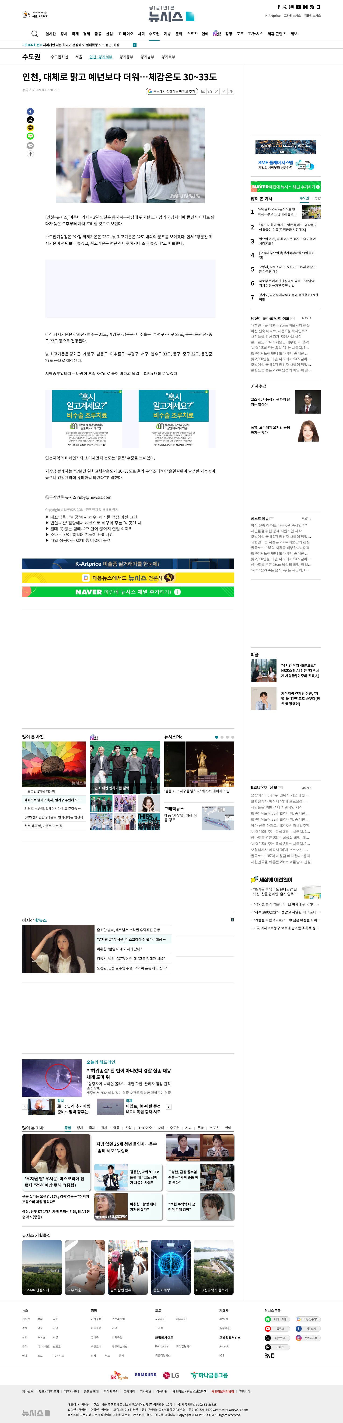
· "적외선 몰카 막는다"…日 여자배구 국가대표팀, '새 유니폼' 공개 (286, 904)
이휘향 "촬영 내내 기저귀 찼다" (119, 949)
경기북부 (168, 57)
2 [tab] (222, 737)
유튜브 (280, 1328)
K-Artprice (273, 15)
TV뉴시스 (255, 33)
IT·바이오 (125, 33)
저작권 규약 (111, 1391)
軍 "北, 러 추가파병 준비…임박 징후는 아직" (74, 1111)
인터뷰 (95, 1337)
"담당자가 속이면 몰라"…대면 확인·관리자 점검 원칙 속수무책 (129, 1086)
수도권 (154, 33)
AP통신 (223, 1319)
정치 (63, 33)
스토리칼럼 (118, 1319)
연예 (205, 33)
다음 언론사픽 (311, 1319)
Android (224, 1346)
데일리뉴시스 (119, 1346)
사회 (141, 33)
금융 (98, 33)
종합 (68, 1127)
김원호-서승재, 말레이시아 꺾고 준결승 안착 (54, 808)
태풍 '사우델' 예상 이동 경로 (180, 817)
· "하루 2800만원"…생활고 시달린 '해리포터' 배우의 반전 (286, 912)
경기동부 (126, 57)
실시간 (51, 33)
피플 (255, 654)
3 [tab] (227, 737)
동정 (121, 1355)
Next (169, 1107)
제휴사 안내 (71, 1391)
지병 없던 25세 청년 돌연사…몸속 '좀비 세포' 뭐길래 (126, 1147)
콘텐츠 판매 (91, 1391)
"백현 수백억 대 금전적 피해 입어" (181, 1207)
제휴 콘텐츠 (277, 33)
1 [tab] (216, 737)
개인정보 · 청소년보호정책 (189, 1391)
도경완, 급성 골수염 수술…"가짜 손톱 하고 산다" (132, 968)
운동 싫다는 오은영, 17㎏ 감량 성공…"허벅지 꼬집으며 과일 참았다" (55, 1199)
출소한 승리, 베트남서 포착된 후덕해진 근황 (128, 929)
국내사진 (160, 1319)
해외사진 (181, 1319)
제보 (294, 33)
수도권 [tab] (304, 198)
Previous (25, 1107)
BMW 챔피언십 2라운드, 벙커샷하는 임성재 (53, 817)
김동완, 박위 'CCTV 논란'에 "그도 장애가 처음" (131, 958)
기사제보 (145, 1391)
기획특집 (117, 1337)
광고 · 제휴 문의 (48, 1391)
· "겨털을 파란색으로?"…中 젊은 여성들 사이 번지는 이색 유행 (286, 920)
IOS (221, 1355)
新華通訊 (225, 1328)
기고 (114, 1328)
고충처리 (129, 1391)
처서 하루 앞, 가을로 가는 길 (43, 825)
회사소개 (27, 1391)
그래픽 (159, 1328)
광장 (228, 33)
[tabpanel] (199, 770)
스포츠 (192, 33)
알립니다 (244, 1391)
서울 (78, 57)
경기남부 (147, 57)
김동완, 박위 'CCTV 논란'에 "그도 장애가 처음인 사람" (144, 1177)
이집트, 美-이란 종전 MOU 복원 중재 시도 (143, 1108)
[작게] (224, 91)
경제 (86, 33)
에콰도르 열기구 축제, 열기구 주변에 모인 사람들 (55, 800)
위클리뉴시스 (312, 15)
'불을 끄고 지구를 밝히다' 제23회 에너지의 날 (197, 791)
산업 (109, 33)
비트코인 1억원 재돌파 (39, 791)
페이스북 (311, 1328)
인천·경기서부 (100, 57)
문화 (178, 33)
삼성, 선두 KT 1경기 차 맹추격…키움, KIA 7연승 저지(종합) (56, 1214)
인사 (93, 1355)
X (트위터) (280, 1338)
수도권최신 (59, 57)
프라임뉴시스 (292, 15)
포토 (240, 33)
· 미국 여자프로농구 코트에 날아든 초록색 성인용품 (286, 928)
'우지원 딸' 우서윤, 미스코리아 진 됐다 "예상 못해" (133, 939)
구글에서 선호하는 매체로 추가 (174, 91)
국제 (75, 33)
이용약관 (162, 1391)
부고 (107, 1355)
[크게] (231, 91)
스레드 (280, 1347)
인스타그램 (311, 1338)
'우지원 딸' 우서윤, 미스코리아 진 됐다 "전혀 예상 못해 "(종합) (54, 1181)
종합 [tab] (318, 198)
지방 (167, 33)
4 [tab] (232, 737)
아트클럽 (96, 1328)
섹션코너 (96, 1346)
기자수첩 (259, 386)
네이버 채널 (280, 1319)
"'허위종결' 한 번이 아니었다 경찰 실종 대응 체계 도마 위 (129, 1073)
